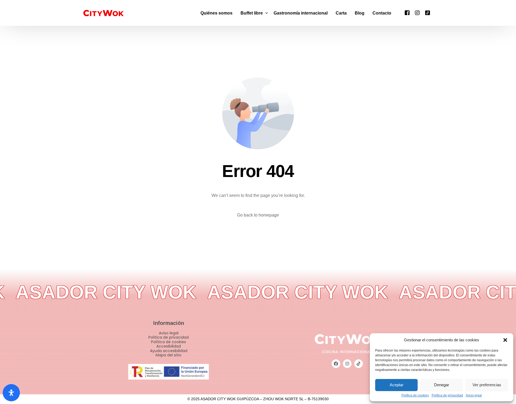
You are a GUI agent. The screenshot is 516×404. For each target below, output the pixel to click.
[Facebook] (407, 12)
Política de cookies (415, 395)
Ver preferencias (486, 384)
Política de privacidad (447, 395)
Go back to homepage (258, 215)
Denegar (441, 384)
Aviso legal (474, 395)
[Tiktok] (427, 12)
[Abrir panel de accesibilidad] (11, 392)
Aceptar (396, 384)
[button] (505, 340)
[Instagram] (417, 12)
